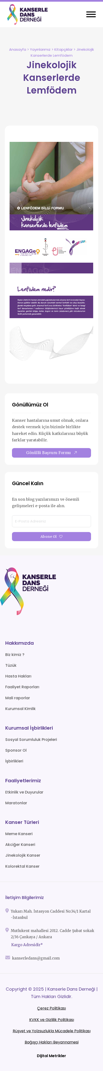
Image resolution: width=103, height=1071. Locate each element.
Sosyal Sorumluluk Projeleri (31, 739)
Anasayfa (17, 49)
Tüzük (11, 665)
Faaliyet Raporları (22, 687)
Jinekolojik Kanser (22, 855)
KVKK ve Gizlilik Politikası (51, 1019)
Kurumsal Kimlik (20, 708)
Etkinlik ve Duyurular (24, 792)
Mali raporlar (17, 698)
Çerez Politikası (51, 1008)
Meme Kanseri (19, 834)
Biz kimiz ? (14, 654)
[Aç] (91, 14)
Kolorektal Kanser (22, 866)
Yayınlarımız (40, 49)
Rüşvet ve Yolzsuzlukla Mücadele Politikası (52, 1031)
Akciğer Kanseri (20, 844)
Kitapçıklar (63, 49)
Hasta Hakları (18, 676)
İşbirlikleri (14, 761)
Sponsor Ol (16, 750)
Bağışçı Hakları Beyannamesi (52, 1042)
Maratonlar (16, 803)
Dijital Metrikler (51, 1056)
